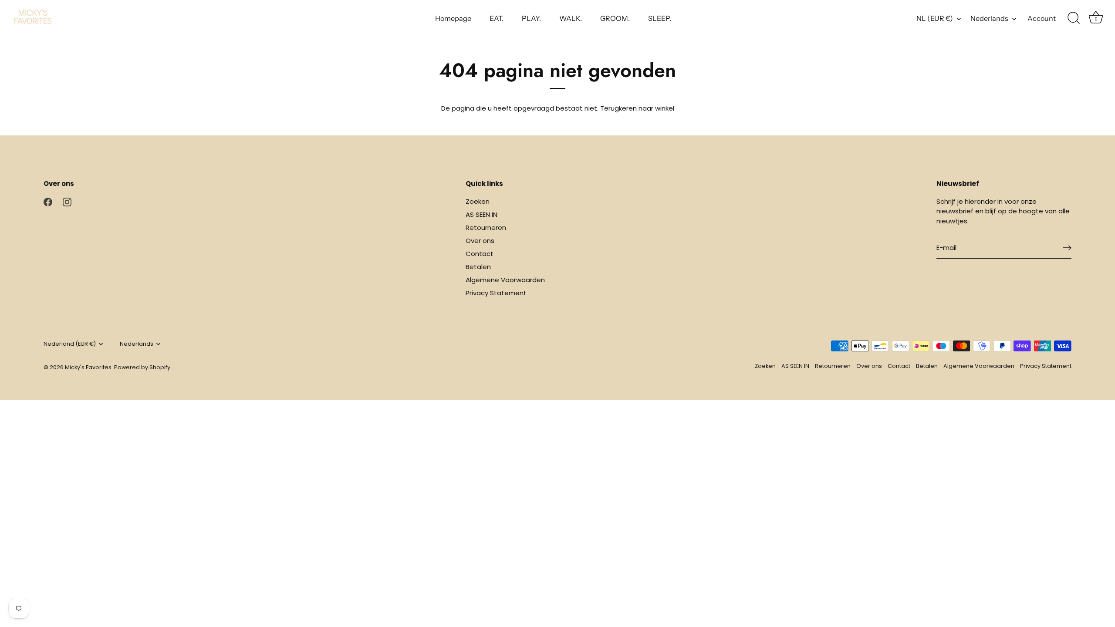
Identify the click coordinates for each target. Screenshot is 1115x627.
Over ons (480, 240)
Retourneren (486, 227)
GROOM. (615, 18)
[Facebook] (48, 201)
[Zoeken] (1073, 18)
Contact (479, 253)
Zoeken (478, 201)
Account (1041, 18)
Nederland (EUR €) (70, 343)
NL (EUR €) (934, 18)
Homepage (453, 18)
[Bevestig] (1067, 247)
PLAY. (531, 18)
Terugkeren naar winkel (637, 108)
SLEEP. (659, 18)
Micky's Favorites (88, 367)
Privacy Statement (496, 292)
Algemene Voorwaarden (505, 279)
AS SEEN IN (481, 214)
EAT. (496, 18)
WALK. (570, 18)
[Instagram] (67, 201)
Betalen (478, 266)
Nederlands (989, 18)
